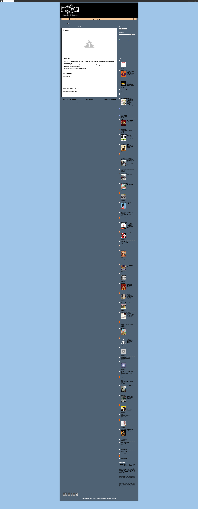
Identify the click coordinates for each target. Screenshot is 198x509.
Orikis (120, 486)
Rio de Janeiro (122, 485)
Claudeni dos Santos (125, 245)
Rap (128, 483)
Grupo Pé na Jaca (124, 377)
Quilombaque (123, 293)
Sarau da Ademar (124, 231)
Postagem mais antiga (110, 99)
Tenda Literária (124, 222)
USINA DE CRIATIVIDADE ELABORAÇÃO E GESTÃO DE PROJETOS (130, 296)
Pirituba (121, 465)
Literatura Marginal (127, 482)
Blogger (114, 498)
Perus (134, 484)
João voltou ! (123, 443)
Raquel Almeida (129, 19)
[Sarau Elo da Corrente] (119, 39)
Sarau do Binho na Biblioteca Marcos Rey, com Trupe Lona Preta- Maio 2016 (130, 162)
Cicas (122, 380)
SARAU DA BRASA (124, 183)
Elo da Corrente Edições (129, 478)
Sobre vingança (130, 61)
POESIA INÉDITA (130, 362)
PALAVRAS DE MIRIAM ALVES (126, 373)
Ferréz (122, 94)
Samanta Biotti (124, 273)
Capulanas (123, 283)
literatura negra (122, 476)
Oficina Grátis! (129, 421)
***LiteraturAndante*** (125, 302)
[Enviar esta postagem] (79, 88)
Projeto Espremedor (125, 173)
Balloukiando (123, 129)
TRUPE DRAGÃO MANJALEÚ (127, 429)
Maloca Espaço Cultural (125, 357)
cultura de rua (124, 486)
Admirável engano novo (125, 358)
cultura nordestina (122, 479)
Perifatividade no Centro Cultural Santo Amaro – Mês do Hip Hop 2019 (127, 111)
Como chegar (73, 19)
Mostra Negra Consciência (110, 19)
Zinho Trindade (124, 241)
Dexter (122, 414)
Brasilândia (129, 479)
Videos (79, 19)
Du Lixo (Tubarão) (124, 338)
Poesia (84, 19)
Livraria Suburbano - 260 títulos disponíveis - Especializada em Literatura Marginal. (130, 83)
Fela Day (127, 477)
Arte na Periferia (124, 347)
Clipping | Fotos (99, 19)
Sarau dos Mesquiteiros (125, 192)
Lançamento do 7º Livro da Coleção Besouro (130, 146)
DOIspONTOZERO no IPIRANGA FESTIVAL (130, 121)
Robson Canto (124, 449)
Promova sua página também (124, 40)
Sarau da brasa (127, 472)
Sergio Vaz (123, 361)
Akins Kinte (123, 395)
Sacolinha (123, 60)
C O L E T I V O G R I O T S (126, 202)
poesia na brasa (130, 484)
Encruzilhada (129, 274)
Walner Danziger (124, 115)
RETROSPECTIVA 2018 (125, 90)
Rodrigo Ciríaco (124, 217)
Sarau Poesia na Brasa (129, 475)
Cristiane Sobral (124, 134)
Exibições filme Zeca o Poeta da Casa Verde (130, 397)
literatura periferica (122, 484)
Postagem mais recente (69, 99)
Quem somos (66, 19)
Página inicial (89, 99)
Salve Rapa (123, 95)
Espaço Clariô (123, 250)
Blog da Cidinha (124, 70)
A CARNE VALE (124, 439)
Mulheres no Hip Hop (125, 451)
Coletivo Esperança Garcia (126, 98)
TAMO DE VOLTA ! (130, 184)
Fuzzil (122, 119)
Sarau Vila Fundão (124, 322)
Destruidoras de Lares (125, 153)
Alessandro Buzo (124, 80)
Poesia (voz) (91, 19)
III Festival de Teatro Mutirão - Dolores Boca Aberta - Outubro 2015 (130, 225)
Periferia (126, 465)
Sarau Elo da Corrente (123, 38)
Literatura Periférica (123, 468)
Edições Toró (123, 259)
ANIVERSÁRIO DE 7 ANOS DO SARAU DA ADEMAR (130, 234)
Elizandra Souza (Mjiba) (125, 312)
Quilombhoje (123, 453)
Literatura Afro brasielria (130, 485)
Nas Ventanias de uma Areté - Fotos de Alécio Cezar (130, 431)
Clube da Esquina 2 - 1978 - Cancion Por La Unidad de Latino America (127, 324)
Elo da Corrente (129, 476)
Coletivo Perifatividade (125, 108)
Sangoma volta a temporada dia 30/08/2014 (130, 285)
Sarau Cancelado (130, 303)
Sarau (121, 464)
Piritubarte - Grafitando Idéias (127, 385)
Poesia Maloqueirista (125, 264)
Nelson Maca (123, 328)
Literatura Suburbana (125, 144)
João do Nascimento (125, 442)
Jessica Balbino (124, 458)
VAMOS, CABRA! (124, 116)
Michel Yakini (121, 19)
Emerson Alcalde (124, 89)
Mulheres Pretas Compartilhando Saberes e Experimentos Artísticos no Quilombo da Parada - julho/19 (130, 102)
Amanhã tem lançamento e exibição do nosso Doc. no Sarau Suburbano (130, 408)
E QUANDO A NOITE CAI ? (126, 214)
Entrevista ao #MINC (124, 242)
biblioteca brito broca (127, 469)
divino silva (132, 483)
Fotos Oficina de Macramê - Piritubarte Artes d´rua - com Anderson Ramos (130, 388)
